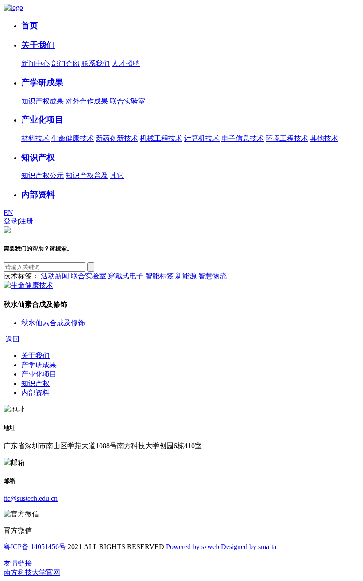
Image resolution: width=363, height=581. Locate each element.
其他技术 (324, 138)
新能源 (186, 276)
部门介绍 (65, 63)
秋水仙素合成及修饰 (53, 323)
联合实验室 (127, 101)
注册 (26, 221)
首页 (29, 25)
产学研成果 (42, 82)
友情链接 (18, 563)
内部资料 (38, 194)
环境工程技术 (287, 138)
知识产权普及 (87, 175)
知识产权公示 (42, 175)
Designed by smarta (248, 546)
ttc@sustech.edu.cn (31, 498)
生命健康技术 (72, 138)
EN (8, 212)
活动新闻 (55, 276)
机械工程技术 (161, 138)
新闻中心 (35, 63)
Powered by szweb (192, 546)
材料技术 (35, 138)
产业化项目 (42, 119)
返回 (11, 339)
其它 (117, 175)
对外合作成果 (87, 101)
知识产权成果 (42, 101)
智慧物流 (212, 276)
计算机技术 (202, 138)
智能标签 (159, 276)
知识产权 (38, 157)
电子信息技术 (242, 138)
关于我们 (38, 45)
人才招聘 (126, 63)
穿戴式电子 (125, 276)
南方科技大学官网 (32, 572)
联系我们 (95, 63)
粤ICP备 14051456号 (35, 546)
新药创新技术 (117, 138)
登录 (11, 221)
